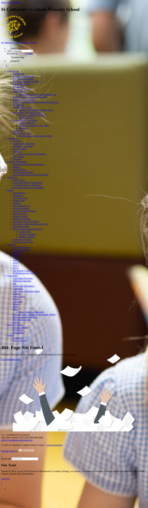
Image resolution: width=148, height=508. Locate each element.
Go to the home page (10, 359)
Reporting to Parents (22, 239)
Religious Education (22, 281)
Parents (10, 190)
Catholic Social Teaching (24, 99)
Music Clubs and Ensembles (31, 312)
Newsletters (18, 332)
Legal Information (54, 445)
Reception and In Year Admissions (28, 187)
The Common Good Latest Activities (35, 136)
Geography (18, 301)
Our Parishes (18, 74)
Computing (18, 288)
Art (14, 283)
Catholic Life (13, 71)
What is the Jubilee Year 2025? (32, 115)
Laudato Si (18, 130)
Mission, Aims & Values (24, 143)
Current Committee (27, 234)
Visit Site (5, 478)
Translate (28, 53)
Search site (6, 459)
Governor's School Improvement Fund (30, 224)
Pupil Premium (19, 169)
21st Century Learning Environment (29, 154)
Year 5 (16, 265)
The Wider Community (23, 79)
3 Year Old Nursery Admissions (27, 185)
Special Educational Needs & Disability (31, 175)
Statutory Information (16, 162)
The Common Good (22, 133)
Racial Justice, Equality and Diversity (30, 97)
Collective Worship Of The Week (33, 125)
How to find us (19, 340)
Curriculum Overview (23, 278)
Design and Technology (24, 286)
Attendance (18, 195)
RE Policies (18, 105)
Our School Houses (22, 89)
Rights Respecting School (24, 273)
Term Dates (18, 330)
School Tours (19, 180)
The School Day (20, 198)
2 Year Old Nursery (21, 247)
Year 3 (16, 260)
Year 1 (16, 255)
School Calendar (20, 327)
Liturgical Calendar (21, 84)
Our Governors (20, 149)
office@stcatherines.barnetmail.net (17, 440)
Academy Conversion (23, 146)
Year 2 (16, 257)
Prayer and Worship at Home (26, 81)
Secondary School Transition (26, 221)
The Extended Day (21, 206)
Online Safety (19, 200)
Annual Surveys (20, 213)
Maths (15, 307)
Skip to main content (10, 2)
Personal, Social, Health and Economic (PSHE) (34, 314)
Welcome (17, 141)
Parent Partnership (21, 226)
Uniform (17, 203)
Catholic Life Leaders (23, 107)
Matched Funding (26, 237)
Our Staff (17, 151)
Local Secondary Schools (24, 211)
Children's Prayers (26, 123)
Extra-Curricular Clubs (23, 242)
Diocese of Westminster (23, 76)
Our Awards (18, 156)
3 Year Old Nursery (21, 250)
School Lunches (20, 216)
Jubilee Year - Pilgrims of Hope (27, 112)
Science (16, 322)
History (16, 304)
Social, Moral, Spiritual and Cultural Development (36, 102)
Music (15, 309)
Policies (16, 167)
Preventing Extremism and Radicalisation (37, 94)
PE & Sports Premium (23, 172)
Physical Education (21, 320)
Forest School (19, 296)
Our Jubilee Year (26, 118)
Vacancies (17, 159)
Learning (11, 244)
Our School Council (22, 270)
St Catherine (18, 86)
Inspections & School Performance (28, 164)
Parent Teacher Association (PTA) (28, 229)
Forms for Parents (21, 208)
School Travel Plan (21, 219)
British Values (19, 92)
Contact (10, 335)
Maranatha (23, 128)
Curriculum (12, 276)
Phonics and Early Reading (25, 317)
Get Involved (24, 231)
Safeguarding (19, 193)
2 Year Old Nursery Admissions (27, 182)
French (16, 299)
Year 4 (16, 263)
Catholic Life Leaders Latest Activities (35, 110)
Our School (12, 138)
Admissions (12, 177)
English (16, 294)
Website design (8, 451)
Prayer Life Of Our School (25, 120)
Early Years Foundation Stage (26, 291)
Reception (17, 252)
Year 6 (16, 268)
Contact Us (18, 338)
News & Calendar (15, 325)
